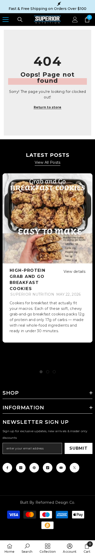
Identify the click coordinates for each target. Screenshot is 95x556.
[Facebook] (7, 468)
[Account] (75, 19)
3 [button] (54, 371)
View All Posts (48, 162)
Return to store (48, 107)
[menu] (6, 19)
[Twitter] (74, 468)
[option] (47, 258)
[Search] (20, 19)
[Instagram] (21, 468)
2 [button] (47, 371)
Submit (78, 448)
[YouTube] (61, 468)
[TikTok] (47, 468)
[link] (27, 548)
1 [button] (41, 371)
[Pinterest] (34, 468)
